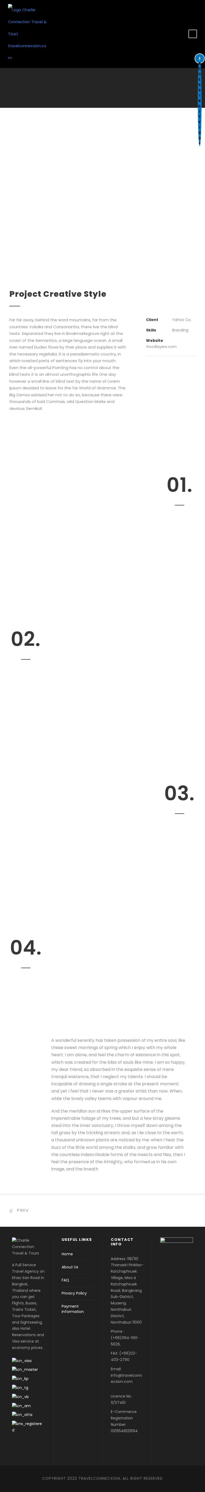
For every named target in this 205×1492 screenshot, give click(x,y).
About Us (70, 1267)
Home (67, 1254)
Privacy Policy (74, 1293)
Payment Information (73, 1309)
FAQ (65, 1280)
